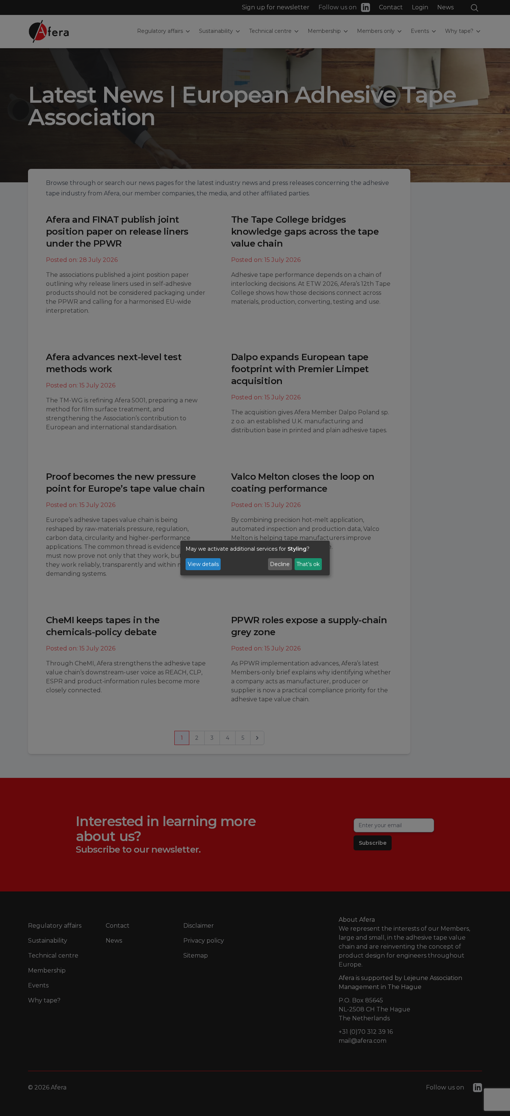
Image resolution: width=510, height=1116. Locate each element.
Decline (280, 564)
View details (203, 564)
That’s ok (308, 564)
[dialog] (255, 558)
